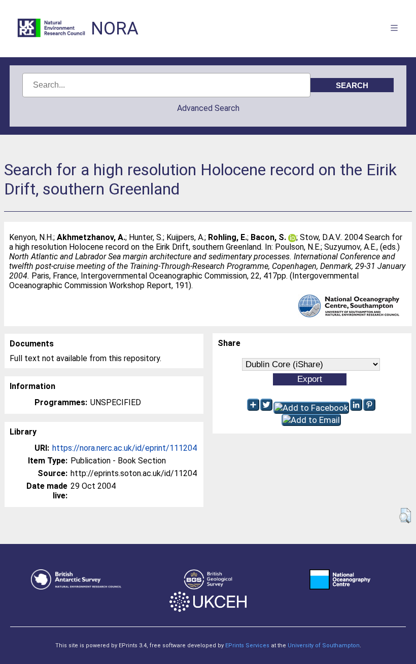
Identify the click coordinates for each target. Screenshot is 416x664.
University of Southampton (324, 645)
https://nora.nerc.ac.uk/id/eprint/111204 (124, 448)
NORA (114, 28)
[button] (405, 515)
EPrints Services (247, 645)
